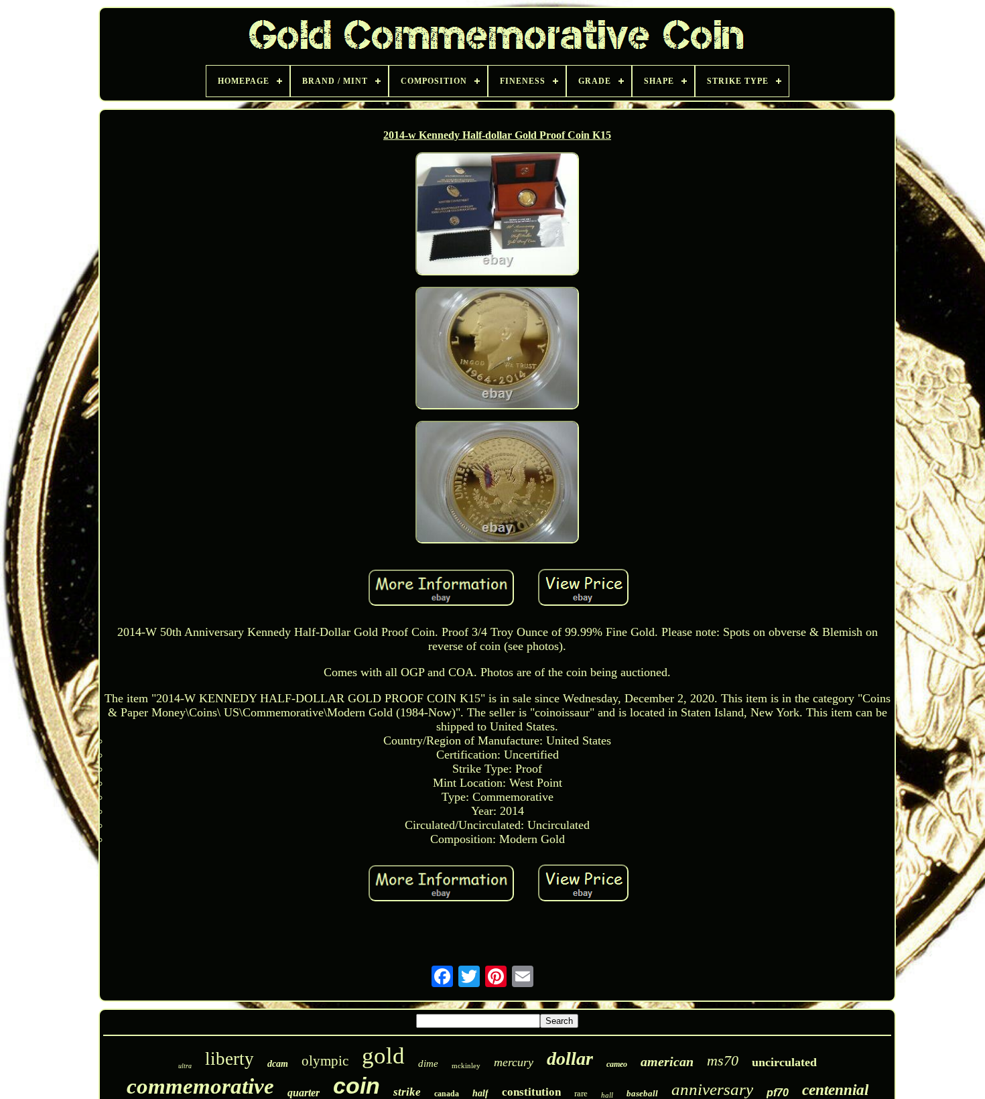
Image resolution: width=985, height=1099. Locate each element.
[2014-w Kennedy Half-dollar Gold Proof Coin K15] (497, 215)
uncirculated (784, 1062)
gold (383, 1056)
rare (581, 1093)
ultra (185, 1066)
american (667, 1061)
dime (428, 1063)
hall (607, 1095)
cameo (616, 1064)
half (480, 1093)
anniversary (712, 1089)
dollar (570, 1058)
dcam (277, 1064)
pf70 (778, 1092)
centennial (835, 1090)
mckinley (466, 1065)
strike (407, 1092)
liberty (229, 1059)
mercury (513, 1062)
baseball (642, 1093)
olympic (325, 1061)
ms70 (722, 1060)
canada (446, 1093)
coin (356, 1085)
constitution (531, 1092)
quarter (303, 1092)
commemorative (200, 1086)
